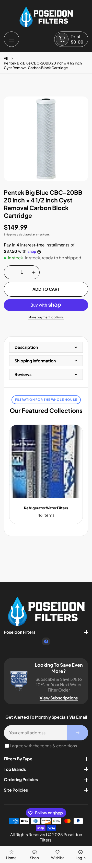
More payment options (46, 317)
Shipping (10, 234)
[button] (11, 39)
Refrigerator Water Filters (46, 507)
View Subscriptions (59, 697)
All (6, 58)
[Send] (77, 732)
